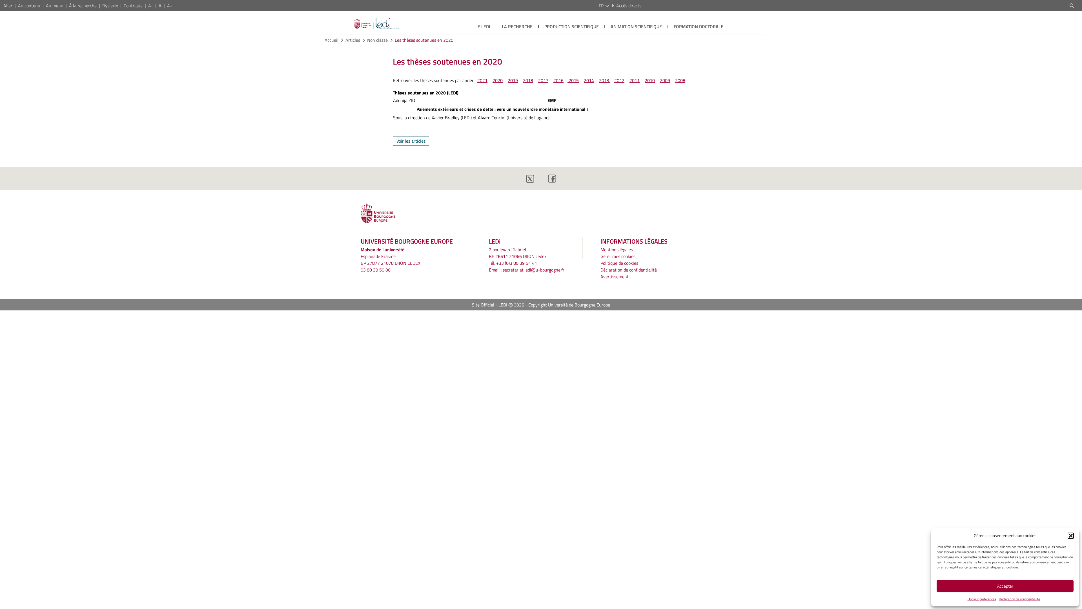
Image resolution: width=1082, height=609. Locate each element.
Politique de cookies (619, 263)
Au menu (54, 5)
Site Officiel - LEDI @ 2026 (498, 304)
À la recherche (83, 5)
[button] (1071, 536)
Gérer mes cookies (617, 256)
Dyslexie (110, 5)
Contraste (133, 5)
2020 (498, 80)
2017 (543, 80)
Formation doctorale (698, 26)
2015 (573, 80)
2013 (604, 80)
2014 (589, 80)
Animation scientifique (636, 26)
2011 (634, 80)
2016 (558, 80)
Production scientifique (571, 26)
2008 (680, 80)
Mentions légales (616, 249)
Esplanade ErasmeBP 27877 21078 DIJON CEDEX (390, 259)
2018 (528, 80)
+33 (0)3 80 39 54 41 (516, 263)
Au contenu (29, 5)
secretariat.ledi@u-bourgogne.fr (533, 269)
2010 (650, 80)
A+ (169, 5)
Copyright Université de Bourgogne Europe (569, 304)
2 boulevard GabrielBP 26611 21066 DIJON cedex (517, 253)
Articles (352, 40)
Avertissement (614, 276)
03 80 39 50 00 (376, 269)
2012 (619, 80)
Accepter (1005, 586)
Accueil (331, 40)
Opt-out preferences (982, 599)
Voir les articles (410, 141)
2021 (482, 80)
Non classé (377, 40)
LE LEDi (482, 26)
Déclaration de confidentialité (1019, 599)
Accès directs (628, 5)
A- (150, 5)
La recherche (517, 26)
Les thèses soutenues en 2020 (424, 40)
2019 (513, 80)
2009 (665, 80)
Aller (7, 5)
